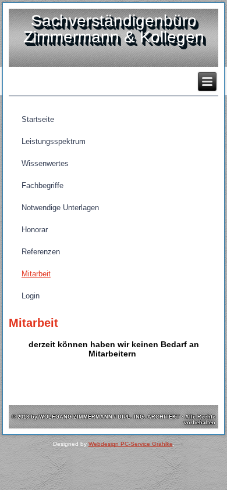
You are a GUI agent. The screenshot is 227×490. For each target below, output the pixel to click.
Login (31, 295)
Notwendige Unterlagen (60, 207)
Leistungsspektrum (54, 141)
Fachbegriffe (42, 185)
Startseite (38, 119)
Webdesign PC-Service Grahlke (130, 444)
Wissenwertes (45, 163)
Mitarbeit (36, 273)
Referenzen (41, 251)
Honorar (35, 229)
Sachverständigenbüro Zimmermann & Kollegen (113, 29)
